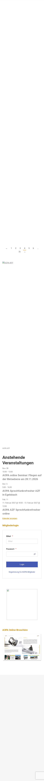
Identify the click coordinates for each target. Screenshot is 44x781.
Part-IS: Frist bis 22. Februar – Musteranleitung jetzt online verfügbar (18, 52)
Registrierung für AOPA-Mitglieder (22, 572)
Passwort (11, 549)
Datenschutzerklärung (13, 689)
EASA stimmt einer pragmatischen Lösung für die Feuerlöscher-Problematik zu (20, 97)
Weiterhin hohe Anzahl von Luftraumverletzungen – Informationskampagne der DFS (19, 14)
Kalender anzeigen (9, 518)
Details (5, 44)
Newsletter (9, 717)
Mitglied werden (11, 712)
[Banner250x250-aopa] (22, 619)
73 (19, 252)
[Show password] (34, 554)
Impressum (9, 694)
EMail (9, 536)
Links (7, 706)
